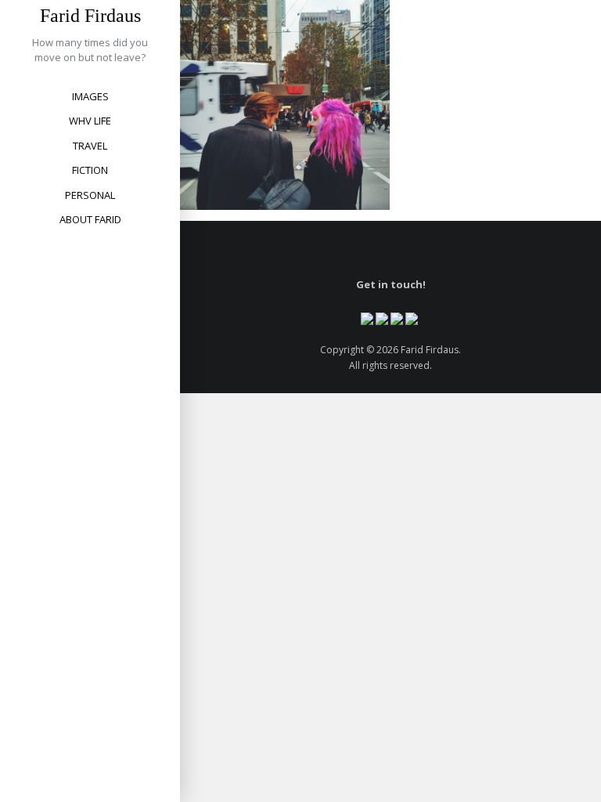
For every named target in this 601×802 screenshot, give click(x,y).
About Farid (90, 219)
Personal (90, 195)
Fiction (90, 170)
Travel (90, 146)
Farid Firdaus (90, 15)
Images (90, 96)
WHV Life (90, 121)
